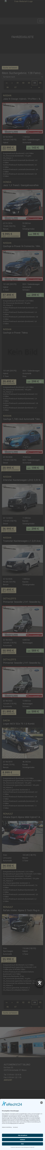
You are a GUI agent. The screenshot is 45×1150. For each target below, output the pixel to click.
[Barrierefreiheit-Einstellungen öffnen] (40, 983)
